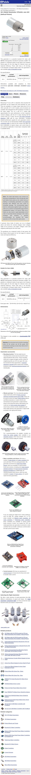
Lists (28, 770)
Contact (19, 771)
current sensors (7, 573)
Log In (26, 1)
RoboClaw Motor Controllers (12, 740)
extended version (7, 436)
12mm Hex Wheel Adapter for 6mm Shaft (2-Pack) (17, 663)
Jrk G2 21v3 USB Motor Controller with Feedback (17, 708)
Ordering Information (21, 770)
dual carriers (19, 474)
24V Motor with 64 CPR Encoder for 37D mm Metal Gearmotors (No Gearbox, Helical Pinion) (17, 638)
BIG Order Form (10, 771)
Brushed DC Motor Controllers (12, 727)
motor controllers (22, 460)
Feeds (15, 769)
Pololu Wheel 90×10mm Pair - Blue (14, 675)
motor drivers (12, 460)
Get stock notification (24, 39)
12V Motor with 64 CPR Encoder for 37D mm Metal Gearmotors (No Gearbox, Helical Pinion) (17, 634)
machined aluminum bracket (19, 366)
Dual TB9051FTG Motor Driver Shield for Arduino (17, 692)
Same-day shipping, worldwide (24, 6)
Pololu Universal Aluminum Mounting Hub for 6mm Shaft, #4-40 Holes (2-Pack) (16, 650)
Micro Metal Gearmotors (11, 764)
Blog (10, 770)
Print (4, 769)
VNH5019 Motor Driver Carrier (12, 683)
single (11, 474)
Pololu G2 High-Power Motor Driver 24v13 (15, 688)
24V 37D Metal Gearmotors (7, 10)
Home (3, 770)
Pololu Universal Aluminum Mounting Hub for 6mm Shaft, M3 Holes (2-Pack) (16, 654)
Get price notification (24, 56)
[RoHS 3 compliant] (5, 41)
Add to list (26, 54)
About (15, 771)
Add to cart (25, 53)
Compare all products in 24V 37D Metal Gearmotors (15, 90)
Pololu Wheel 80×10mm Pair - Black (14, 671)
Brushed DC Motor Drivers (11, 744)
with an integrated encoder (14, 69)
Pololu (7, 37)
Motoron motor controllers (21, 518)
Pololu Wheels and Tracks (11, 723)
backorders (7, 54)
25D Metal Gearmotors (10, 756)
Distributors (4, 771)
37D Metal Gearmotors (22, 8)
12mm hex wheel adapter (10, 435)
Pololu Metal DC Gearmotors (8, 8)
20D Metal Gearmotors (10, 760)
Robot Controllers (9, 748)
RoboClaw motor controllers (22, 520)
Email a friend (10, 769)
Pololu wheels (21, 398)
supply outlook (25, 37)
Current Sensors (9, 752)
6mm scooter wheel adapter (18, 405)
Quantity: (7, 52)
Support (14, 770)
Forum (6, 770)
